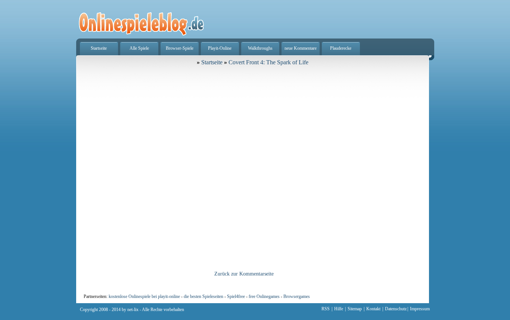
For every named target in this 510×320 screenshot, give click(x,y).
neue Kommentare (300, 48)
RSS (325, 308)
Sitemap (355, 308)
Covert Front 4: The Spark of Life (268, 62)
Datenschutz (396, 308)
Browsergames (296, 296)
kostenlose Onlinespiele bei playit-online (144, 296)
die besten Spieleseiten (203, 296)
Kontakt (373, 308)
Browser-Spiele (179, 48)
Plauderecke (340, 48)
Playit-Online (219, 48)
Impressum (420, 308)
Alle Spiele (139, 48)
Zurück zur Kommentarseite (244, 274)
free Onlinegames (264, 296)
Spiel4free (236, 296)
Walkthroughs (260, 48)
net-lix (133, 309)
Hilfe (338, 308)
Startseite (99, 48)
